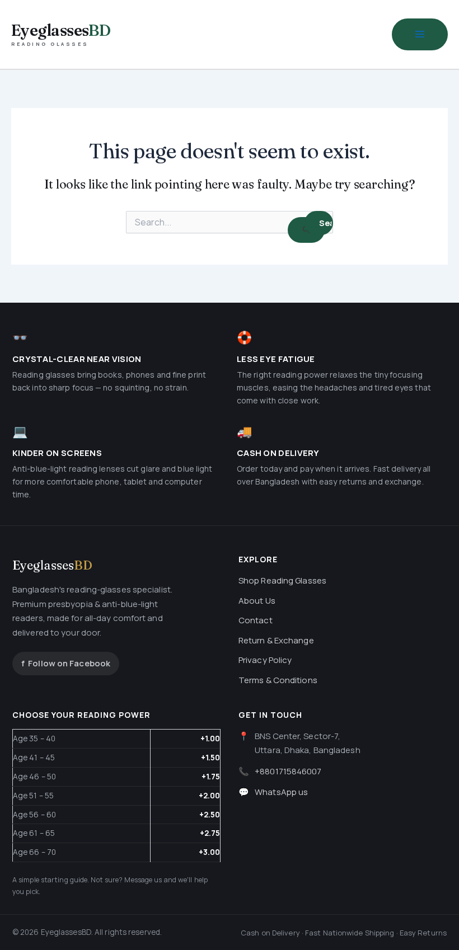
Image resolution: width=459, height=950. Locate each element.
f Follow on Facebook (65, 663)
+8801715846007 (288, 771)
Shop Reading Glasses (282, 580)
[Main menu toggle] (420, 34)
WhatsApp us (281, 792)
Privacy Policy (265, 660)
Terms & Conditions (277, 680)
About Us (256, 600)
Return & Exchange (276, 640)
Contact (255, 620)
